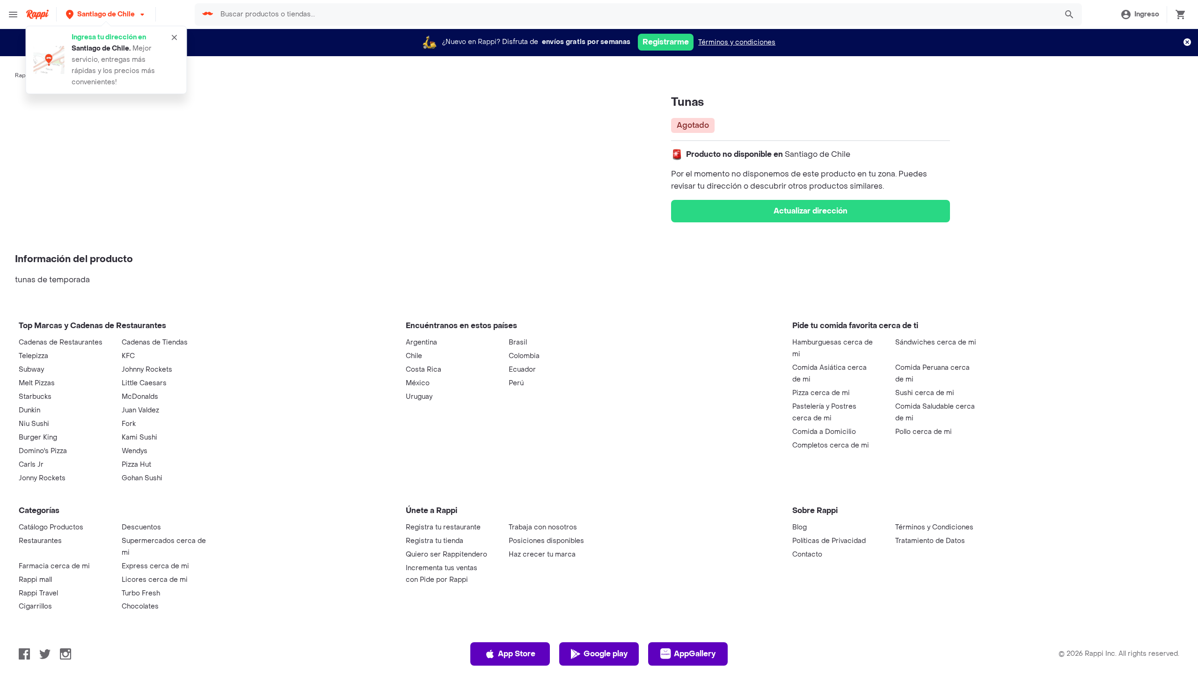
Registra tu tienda (434, 540)
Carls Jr (31, 464)
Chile (414, 356)
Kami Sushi (139, 437)
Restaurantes (40, 540)
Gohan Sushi (142, 478)
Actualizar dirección (810, 211)
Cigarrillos (35, 606)
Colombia (524, 356)
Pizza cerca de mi (821, 393)
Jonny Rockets (42, 478)
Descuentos (141, 527)
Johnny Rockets (147, 369)
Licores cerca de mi (155, 579)
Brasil (518, 342)
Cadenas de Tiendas (155, 342)
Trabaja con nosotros (543, 527)
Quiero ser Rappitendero (446, 554)
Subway (31, 369)
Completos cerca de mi (830, 445)
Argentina (421, 342)
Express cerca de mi (155, 566)
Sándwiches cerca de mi (935, 342)
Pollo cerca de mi (923, 431)
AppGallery (695, 654)
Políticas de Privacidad (829, 540)
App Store (516, 654)
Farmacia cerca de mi (54, 566)
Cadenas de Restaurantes (60, 342)
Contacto (807, 554)
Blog (799, 527)
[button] (106, 14)
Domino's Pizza (43, 451)
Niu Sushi (34, 423)
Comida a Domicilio (824, 431)
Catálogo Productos (51, 527)
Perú (516, 383)
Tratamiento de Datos (930, 540)
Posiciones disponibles (546, 540)
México (418, 383)
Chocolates (140, 606)
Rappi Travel (38, 593)
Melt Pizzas (37, 383)
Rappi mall (35, 579)
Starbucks (35, 396)
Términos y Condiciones (934, 527)
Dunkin (29, 410)
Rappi (23, 75)
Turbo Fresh (141, 593)
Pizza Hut (136, 464)
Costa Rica (423, 369)
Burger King (38, 437)
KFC (128, 356)
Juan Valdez (140, 410)
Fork (129, 423)
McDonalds (140, 396)
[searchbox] (636, 14)
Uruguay (419, 396)
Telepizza (33, 356)
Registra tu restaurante (443, 527)
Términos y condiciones (736, 42)
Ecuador (522, 369)
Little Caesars (144, 383)
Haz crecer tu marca (542, 554)
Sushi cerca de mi (924, 393)
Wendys (134, 451)
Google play (606, 654)
